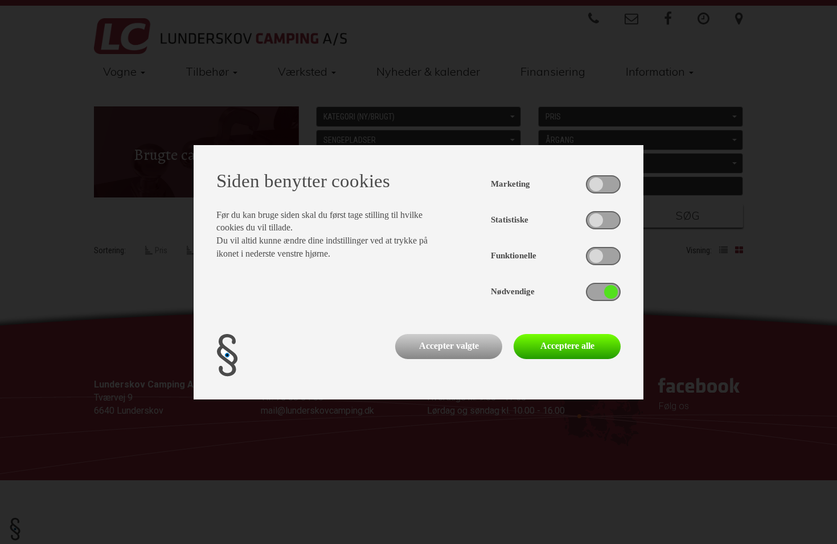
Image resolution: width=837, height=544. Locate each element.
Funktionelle (513, 255)
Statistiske (509, 219)
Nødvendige (513, 291)
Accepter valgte (449, 346)
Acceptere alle (567, 346)
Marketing (510, 183)
